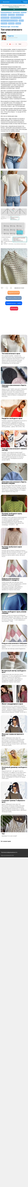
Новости (21, 20)
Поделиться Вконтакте (13, 298)
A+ (16, 44)
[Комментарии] (7, 288)
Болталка (23, 12)
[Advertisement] (14, 322)
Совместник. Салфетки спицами (9, 20)
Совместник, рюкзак (16, 17)
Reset (20, 44)
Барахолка (3, 14)
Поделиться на (13, 303)
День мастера (19, 14)
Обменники (11, 23)
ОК (14, 9)
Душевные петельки (6, 12)
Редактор (11, 36)
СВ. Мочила (4, 23)
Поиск (25, 2)
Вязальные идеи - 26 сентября (9, 26)
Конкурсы (18, 23)
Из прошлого (11, 14)
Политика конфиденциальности (9, 852)
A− (7, 44)
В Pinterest (14, 308)
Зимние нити (16, 12)
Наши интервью (5, 17)
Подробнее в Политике (14, 6)
